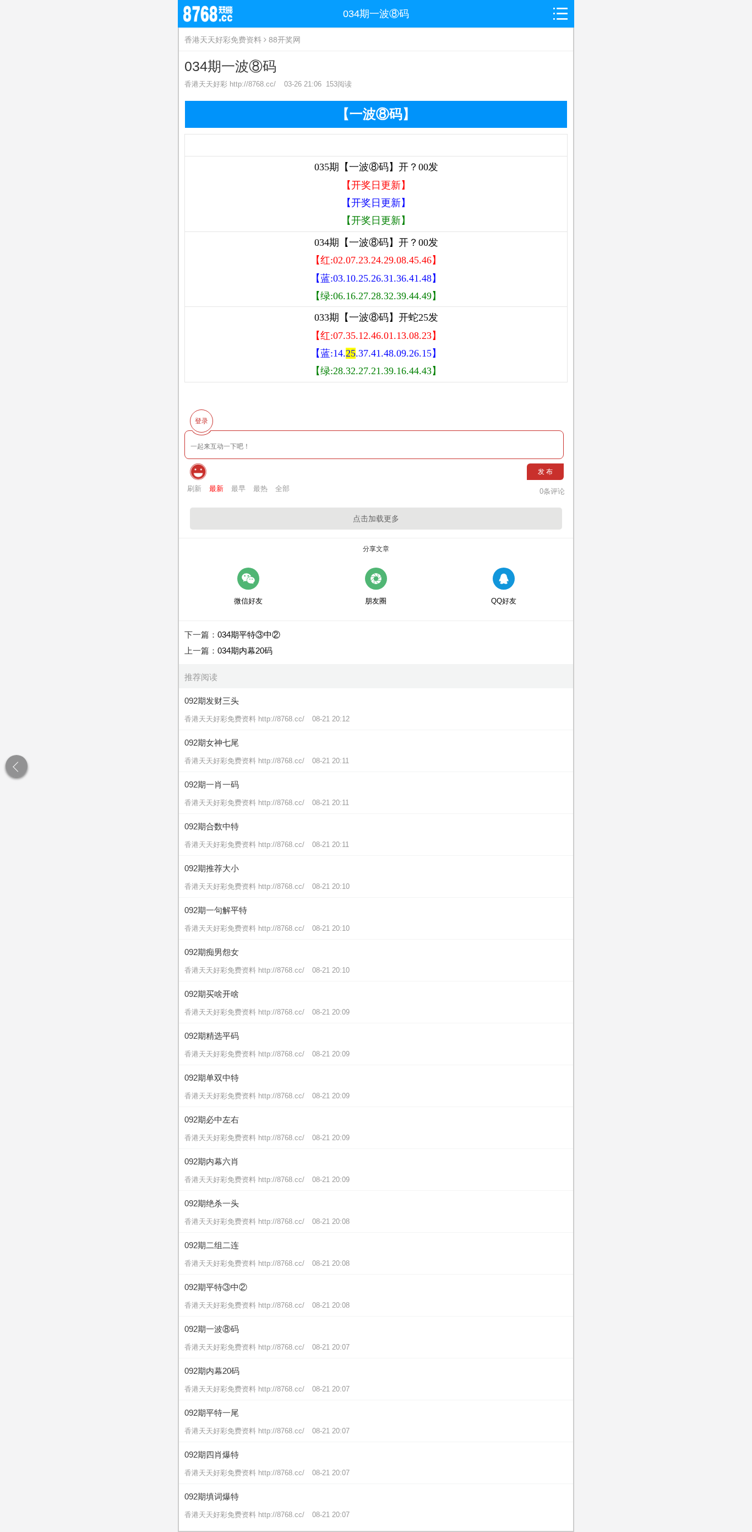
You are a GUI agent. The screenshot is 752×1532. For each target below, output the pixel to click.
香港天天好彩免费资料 (222, 39)
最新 (216, 488)
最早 (238, 488)
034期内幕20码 (245, 650)
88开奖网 (285, 39)
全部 (282, 488)
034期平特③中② (248, 634)
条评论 (552, 491)
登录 (201, 421)
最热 (260, 488)
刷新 (194, 488)
